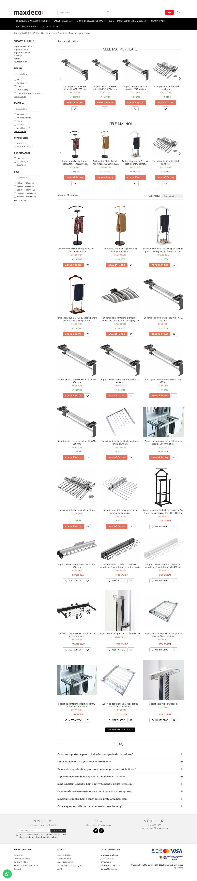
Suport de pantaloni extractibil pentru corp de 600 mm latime (120, 705)
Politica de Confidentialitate (46, 837)
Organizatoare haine (23, 46)
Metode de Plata (64, 855)
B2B (169, 12)
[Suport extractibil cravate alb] (163, 680)
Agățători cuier (20, 61)
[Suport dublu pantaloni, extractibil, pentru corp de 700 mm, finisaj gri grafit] (120, 295)
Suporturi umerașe (22, 52)
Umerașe (18, 55)
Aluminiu (20, 83)
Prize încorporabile (27, 26)
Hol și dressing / (49, 33)
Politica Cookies (21, 862)
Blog (111, 20)
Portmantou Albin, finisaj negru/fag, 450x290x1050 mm (105, 162)
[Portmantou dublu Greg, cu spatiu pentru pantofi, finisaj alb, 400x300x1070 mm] (135, 144)
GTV (18, 158)
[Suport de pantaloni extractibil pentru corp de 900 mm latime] (77, 680)
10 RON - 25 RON (24, 183)
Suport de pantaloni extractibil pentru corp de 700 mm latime (163, 442)
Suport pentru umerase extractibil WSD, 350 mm (75, 87)
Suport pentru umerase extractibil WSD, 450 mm (77, 380)
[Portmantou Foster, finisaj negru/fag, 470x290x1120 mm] (74, 144)
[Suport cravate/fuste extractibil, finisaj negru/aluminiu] (77, 610)
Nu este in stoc (23, 146)
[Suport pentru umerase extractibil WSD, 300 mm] (105, 70)
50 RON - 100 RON (24, 190)
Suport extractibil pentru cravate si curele (120, 633)
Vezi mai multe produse (120, 729)
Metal (19, 124)
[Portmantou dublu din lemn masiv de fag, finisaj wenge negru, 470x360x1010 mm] (163, 487)
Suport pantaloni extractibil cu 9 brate (165, 87)
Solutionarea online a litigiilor (69, 865)
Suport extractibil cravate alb (163, 703)
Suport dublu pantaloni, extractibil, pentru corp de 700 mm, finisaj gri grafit (120, 319)
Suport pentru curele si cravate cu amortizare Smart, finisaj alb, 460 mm (163, 565)
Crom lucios (22, 89)
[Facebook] (95, 830)
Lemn (19, 121)
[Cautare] (108, 12)
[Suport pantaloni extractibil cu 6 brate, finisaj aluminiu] (120, 422)
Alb (18, 79)
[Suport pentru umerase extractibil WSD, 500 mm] (163, 294)
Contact (17, 869)
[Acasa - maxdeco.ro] (28, 12)
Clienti (61, 849)
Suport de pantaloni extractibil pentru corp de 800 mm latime (163, 634)
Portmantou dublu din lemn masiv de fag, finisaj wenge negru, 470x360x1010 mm (163, 511)
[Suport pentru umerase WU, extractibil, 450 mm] (77, 549)
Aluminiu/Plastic (24, 117)
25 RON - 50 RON (24, 186)
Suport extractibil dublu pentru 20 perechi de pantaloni (120, 511)
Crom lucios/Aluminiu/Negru (29, 93)
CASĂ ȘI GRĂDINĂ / (31, 33)
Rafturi (17, 58)
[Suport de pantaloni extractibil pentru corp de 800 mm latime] (163, 610)
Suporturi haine (21, 49)
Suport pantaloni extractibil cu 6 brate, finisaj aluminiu (120, 442)
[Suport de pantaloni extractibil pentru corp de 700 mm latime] (163, 422)
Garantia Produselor (66, 862)
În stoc (19, 143)
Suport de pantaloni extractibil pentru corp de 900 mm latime (76, 705)
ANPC (59, 869)
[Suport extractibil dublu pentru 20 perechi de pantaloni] (120, 487)
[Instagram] (101, 830)
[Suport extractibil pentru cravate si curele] (120, 610)
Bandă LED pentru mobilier (132, 20)
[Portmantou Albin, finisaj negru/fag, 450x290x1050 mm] (105, 144)
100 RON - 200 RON (25, 193)
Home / (18, 33)
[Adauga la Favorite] (74, 108)
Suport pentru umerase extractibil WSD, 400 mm (135, 87)
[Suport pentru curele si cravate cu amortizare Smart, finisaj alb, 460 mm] (163, 549)
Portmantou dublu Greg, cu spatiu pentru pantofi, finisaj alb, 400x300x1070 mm (135, 162)
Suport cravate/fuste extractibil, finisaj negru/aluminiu (76, 634)
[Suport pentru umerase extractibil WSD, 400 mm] (135, 70)
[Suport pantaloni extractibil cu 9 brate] (165, 70)
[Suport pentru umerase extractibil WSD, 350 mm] (74, 70)
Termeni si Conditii (22, 858)
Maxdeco (21, 161)
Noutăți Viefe (158, 20)
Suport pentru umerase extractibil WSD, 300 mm (105, 87)
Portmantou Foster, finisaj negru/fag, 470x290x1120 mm (74, 162)
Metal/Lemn (22, 128)
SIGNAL (20, 165)
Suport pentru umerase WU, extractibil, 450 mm (77, 565)
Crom (19, 86)
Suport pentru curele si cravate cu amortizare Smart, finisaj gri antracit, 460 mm (120, 565)
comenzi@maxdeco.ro (156, 827)
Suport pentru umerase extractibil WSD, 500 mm (163, 319)
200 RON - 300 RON (25, 196)
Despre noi (18, 855)
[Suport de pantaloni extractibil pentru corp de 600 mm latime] (120, 680)
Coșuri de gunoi (49, 26)
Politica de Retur (64, 858)
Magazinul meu (23, 849)
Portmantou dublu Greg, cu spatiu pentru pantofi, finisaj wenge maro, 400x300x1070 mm (77, 319)
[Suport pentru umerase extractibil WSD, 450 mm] (77, 360)
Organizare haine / (67, 33)
